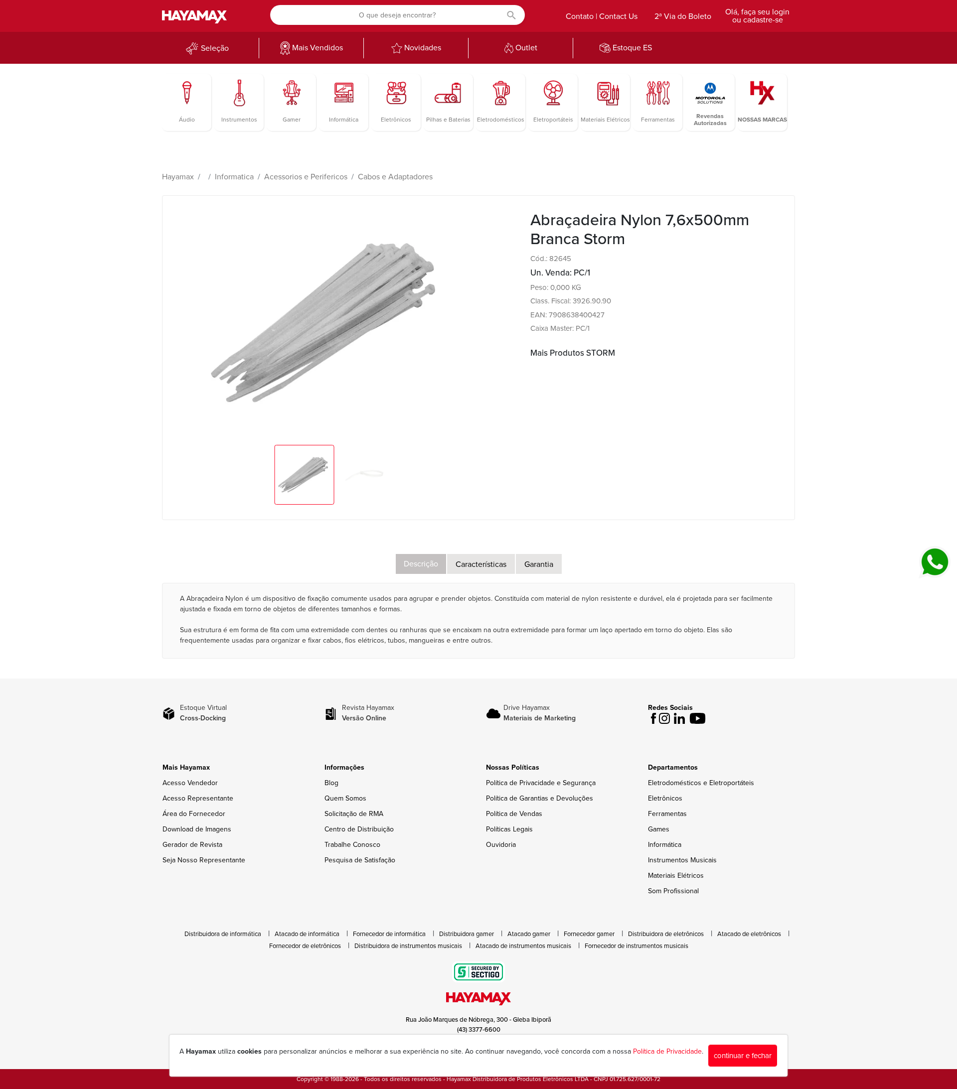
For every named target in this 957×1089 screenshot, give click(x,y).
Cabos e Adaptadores (395, 177)
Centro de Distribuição (359, 829)
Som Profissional (673, 891)
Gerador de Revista (192, 844)
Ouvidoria (501, 844)
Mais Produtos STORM (572, 353)
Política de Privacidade (667, 1051)
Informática (664, 844)
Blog (331, 783)
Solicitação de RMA (353, 814)
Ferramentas (667, 814)
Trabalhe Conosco (352, 844)
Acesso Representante (197, 798)
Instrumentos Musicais (682, 860)
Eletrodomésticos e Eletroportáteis (701, 783)
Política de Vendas (514, 814)
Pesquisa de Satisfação (359, 860)
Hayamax (178, 177)
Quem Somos (345, 798)
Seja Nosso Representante (203, 860)
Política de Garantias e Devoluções (539, 798)
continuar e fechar (743, 1055)
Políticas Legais (509, 829)
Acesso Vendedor (190, 783)
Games (658, 829)
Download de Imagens (196, 829)
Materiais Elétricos (676, 875)
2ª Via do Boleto (682, 16)
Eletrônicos (665, 798)
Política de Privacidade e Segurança (541, 783)
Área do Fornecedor (193, 814)
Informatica (234, 177)
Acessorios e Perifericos (305, 177)
